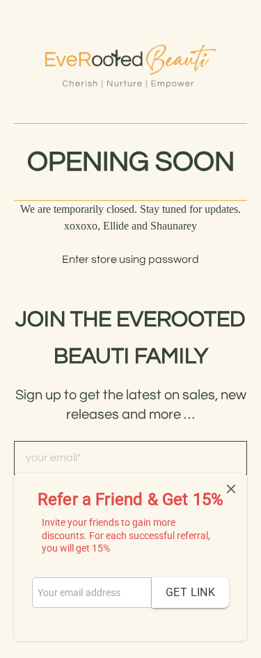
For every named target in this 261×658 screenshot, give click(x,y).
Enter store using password (130, 259)
